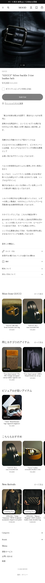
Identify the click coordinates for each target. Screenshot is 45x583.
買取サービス (7, 552)
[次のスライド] (40, 284)
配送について (6, 268)
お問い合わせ (7, 556)
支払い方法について (9, 274)
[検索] (8, 7)
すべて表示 (38, 294)
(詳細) (28, 89)
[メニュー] (3, 7)
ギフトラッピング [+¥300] (18, 89)
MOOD (25, 569)
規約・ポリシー (22, 575)
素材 (7, 261)
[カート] (42, 7)
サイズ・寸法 (10, 251)
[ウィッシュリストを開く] (36, 7)
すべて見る (38, 342)
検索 (4, 561)
